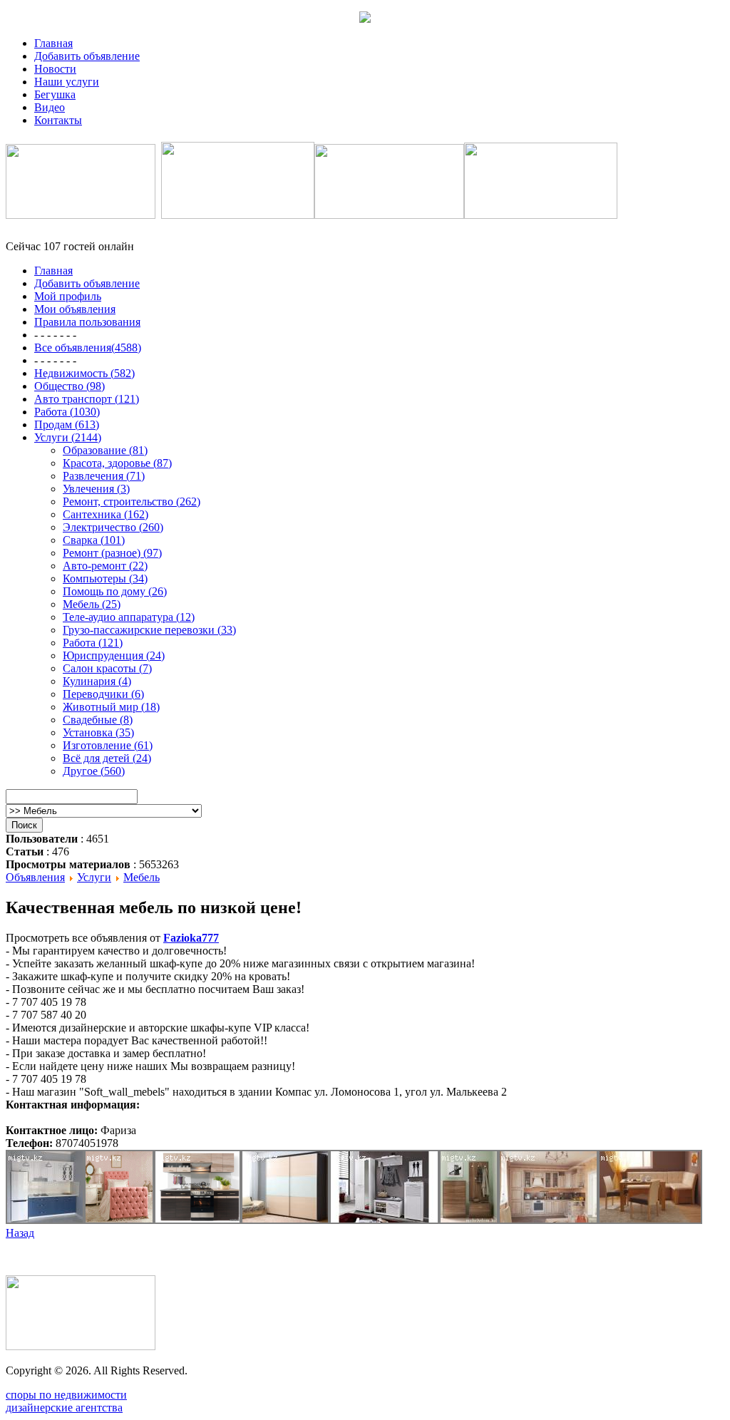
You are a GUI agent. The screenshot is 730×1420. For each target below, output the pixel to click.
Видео (49, 107)
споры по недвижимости (66, 1395)
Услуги (94, 877)
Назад (20, 1233)
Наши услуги (66, 82)
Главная (53, 43)
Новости (55, 69)
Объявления (35, 877)
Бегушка (55, 94)
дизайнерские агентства (64, 1407)
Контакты (58, 120)
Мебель (141, 877)
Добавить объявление (87, 56)
